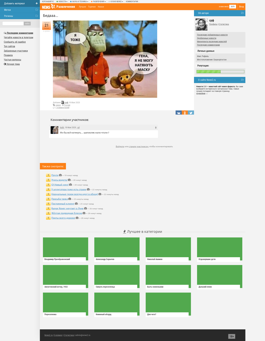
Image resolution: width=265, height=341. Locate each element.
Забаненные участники (16, 50)
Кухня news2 (116, 1)
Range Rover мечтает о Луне (67, 208)
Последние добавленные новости (212, 35)
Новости (62, 1)
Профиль (213, 24)
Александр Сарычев (105, 259)
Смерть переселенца (105, 287)
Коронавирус (48, 1)
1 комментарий (62, 107)
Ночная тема (13, 64)
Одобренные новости (206, 38)
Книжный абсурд (103, 314)
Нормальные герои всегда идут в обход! (74, 193)
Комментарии (132, 1)
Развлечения (98, 1)
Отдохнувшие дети (207, 259)
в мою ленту (224, 7)
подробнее (200, 93)
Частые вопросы (12, 59)
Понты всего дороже (63, 217)
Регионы (8, 16)
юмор (58, 105)
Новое (101, 6)
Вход (241, 6)
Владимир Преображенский (57, 259)
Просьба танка (59, 198)
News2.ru (48, 335)
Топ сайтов (9, 46)
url (78, 127)
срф (66, 102)
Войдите (120, 146)
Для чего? (151, 314)
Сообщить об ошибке (15, 41)
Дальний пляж (205, 287)
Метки (7, 9)
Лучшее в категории (144, 231)
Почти (54, 174)
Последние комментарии (208, 45)
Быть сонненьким (155, 287)
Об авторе (203, 13)
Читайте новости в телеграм (18, 37)
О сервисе (58, 335)
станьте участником (138, 146)
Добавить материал (14, 3)
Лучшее (82, 6)
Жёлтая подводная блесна (66, 212)
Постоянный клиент (62, 203)
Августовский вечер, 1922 (56, 287)
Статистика (224, 24)
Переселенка (50, 314)
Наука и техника (79, 1)
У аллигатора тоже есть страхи (68, 189)
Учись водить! (59, 179)
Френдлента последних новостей (212, 41)
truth (62, 127)
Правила (8, 55)
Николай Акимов (154, 259)
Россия (67, 105)
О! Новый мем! (60, 184)
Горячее (92, 6)
